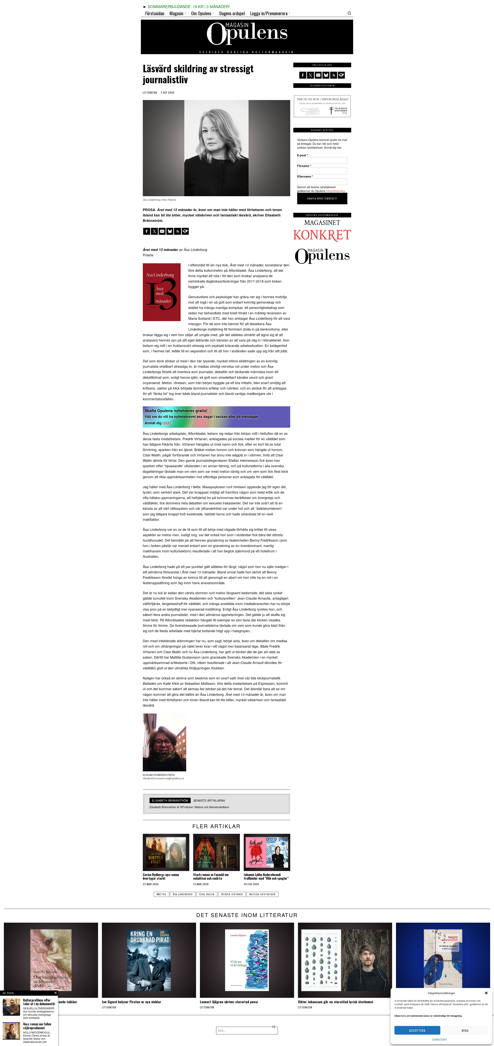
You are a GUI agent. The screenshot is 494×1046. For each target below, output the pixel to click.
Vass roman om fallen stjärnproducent (37, 1026)
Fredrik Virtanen (232, 894)
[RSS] (177, 231)
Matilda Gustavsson (263, 894)
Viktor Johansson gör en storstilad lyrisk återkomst (335, 1002)
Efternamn (305, 176)
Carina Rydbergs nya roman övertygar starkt (161, 876)
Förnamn (304, 166)
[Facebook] (146, 231)
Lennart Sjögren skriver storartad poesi (229, 1002)
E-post (302, 155)
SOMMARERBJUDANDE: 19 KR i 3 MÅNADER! (189, 6)
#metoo (161, 894)
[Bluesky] (169, 231)
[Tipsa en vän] (162, 231)
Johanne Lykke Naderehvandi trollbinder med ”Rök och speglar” (266, 876)
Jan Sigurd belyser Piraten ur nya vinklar (131, 1002)
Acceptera (417, 1030)
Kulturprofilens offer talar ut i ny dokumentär (39, 1002)
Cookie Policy (439, 1039)
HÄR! (166, 422)
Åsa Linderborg (183, 894)
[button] (486, 993)
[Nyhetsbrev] (185, 231)
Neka (465, 1030)
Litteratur (150, 92)
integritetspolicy (335, 191)
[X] (154, 231)
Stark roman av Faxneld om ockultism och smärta (210, 876)
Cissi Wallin (206, 894)
